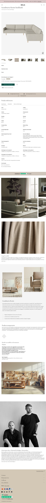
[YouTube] (6, 491)
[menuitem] (2, 5)
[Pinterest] (9, 492)
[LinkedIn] (11, 492)
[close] (44, 1)
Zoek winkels (6, 485)
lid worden (23, 81)
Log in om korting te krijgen (15, 81)
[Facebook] (2, 492)
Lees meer (3, 261)
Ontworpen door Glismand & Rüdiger (8, 461)
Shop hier (39, 1)
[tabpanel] (23, 138)
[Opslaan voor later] (17, 84)
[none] (23, 4)
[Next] (43, 60)
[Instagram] (4, 492)
